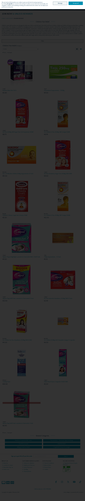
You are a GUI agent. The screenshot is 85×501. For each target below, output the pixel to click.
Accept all (76, 3)
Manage (60, 3)
